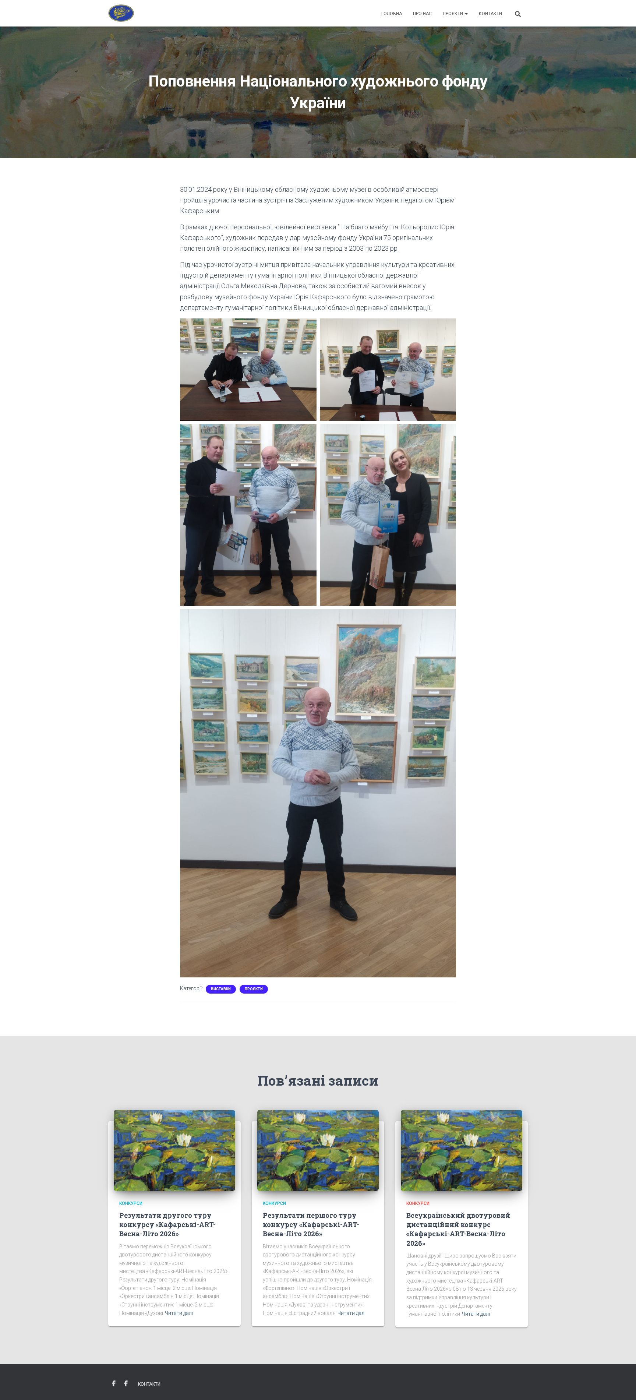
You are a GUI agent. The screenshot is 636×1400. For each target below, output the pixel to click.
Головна (391, 13)
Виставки (221, 989)
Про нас (422, 13)
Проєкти (453, 13)
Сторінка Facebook (125, 1383)
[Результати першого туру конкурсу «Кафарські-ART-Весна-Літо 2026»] (318, 1150)
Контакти (490, 13)
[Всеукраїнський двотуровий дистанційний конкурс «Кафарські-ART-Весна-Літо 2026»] (461, 1150)
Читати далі (179, 1313)
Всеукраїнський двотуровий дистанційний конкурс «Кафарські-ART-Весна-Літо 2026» (458, 1229)
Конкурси (130, 1203)
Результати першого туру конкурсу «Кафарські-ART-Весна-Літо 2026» (311, 1224)
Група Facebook (113, 1383)
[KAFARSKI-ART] (121, 13)
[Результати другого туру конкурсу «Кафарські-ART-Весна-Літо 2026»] (174, 1150)
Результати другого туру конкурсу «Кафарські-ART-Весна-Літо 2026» (167, 1224)
